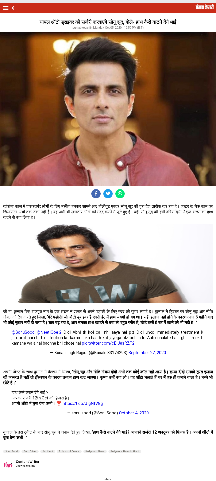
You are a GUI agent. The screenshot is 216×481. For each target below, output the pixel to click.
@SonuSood (23, 332)
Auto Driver (30, 451)
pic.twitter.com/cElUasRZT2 (108, 343)
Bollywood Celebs (69, 451)
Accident (47, 451)
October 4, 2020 (134, 412)
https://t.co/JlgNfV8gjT (84, 403)
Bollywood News (95, 451)
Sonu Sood (11, 451)
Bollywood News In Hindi (125, 451)
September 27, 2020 (147, 352)
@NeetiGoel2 (49, 332)
